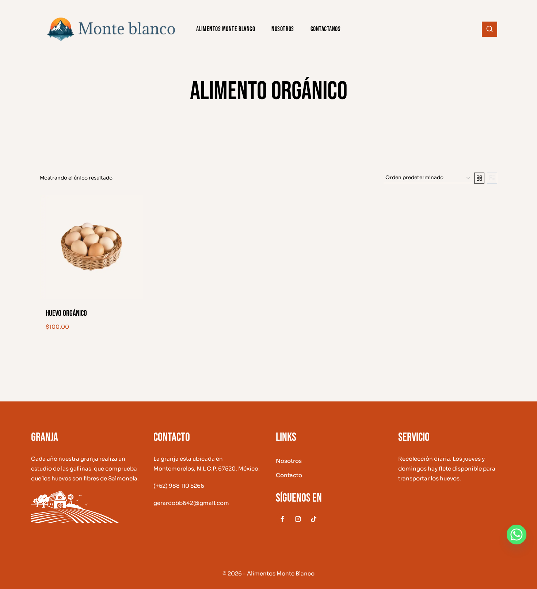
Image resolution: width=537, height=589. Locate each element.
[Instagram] (298, 519)
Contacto (289, 475)
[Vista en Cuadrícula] (479, 178)
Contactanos (326, 29)
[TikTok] (313, 519)
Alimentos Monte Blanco (225, 29)
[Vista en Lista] (492, 178)
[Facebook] (282, 519)
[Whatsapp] (516, 534)
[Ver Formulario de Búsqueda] (489, 29)
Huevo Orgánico (66, 313)
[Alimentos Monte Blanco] (111, 29)
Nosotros (282, 29)
